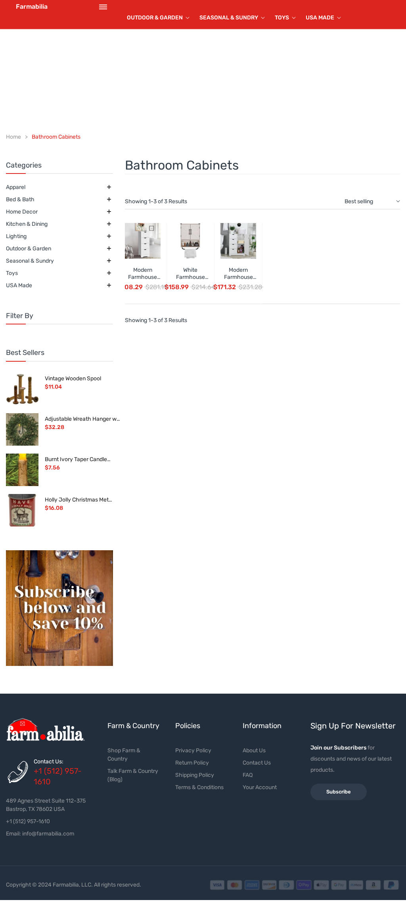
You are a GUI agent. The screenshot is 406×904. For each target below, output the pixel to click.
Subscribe (338, 792)
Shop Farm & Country (123, 754)
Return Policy (192, 762)
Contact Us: (48, 761)
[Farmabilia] (59, 608)
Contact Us (257, 762)
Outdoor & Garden (28, 248)
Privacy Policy (193, 750)
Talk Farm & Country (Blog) (132, 775)
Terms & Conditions (199, 787)
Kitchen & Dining (27, 224)
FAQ (248, 775)
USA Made (19, 285)
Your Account (260, 787)
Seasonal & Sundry (30, 260)
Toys (12, 273)
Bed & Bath (20, 199)
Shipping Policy (194, 775)
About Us (254, 750)
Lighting (16, 236)
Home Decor (22, 211)
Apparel (15, 187)
